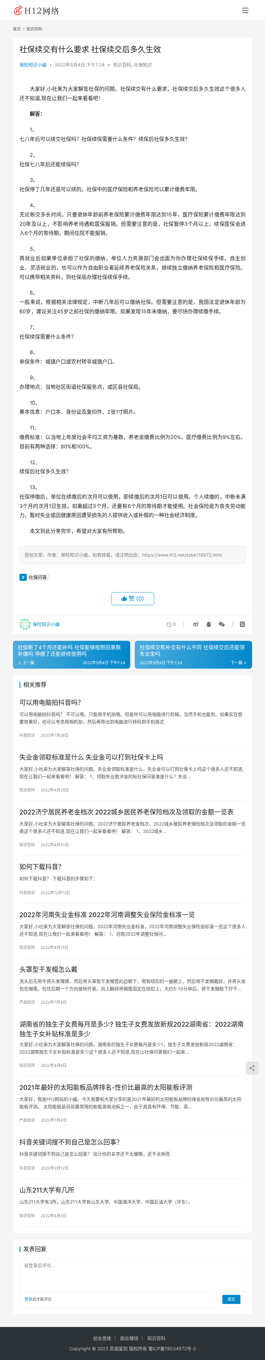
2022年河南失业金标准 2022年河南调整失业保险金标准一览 (107, 915)
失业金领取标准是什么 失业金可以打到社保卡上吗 (91, 757)
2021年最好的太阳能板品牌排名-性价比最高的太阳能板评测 (105, 1087)
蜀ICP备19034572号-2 (172, 1348)
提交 (231, 1299)
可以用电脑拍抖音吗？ (51, 703)
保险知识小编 (33, 64)
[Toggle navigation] (245, 10)
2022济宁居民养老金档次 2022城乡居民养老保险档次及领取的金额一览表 (126, 812)
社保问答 (38, 577)
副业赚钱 (129, 1338)
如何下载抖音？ (42, 867)
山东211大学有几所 (46, 1190)
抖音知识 (27, 735)
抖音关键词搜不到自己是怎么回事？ (71, 1142)
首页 (17, 29)
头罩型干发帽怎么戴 (48, 970)
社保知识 (143, 64)
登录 (28, 1299)
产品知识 (27, 1002)
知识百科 (122, 64)
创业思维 (102, 1338)
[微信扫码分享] (220, 624)
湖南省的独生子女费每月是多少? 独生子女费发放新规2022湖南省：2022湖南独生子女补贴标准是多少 (131, 1029)
